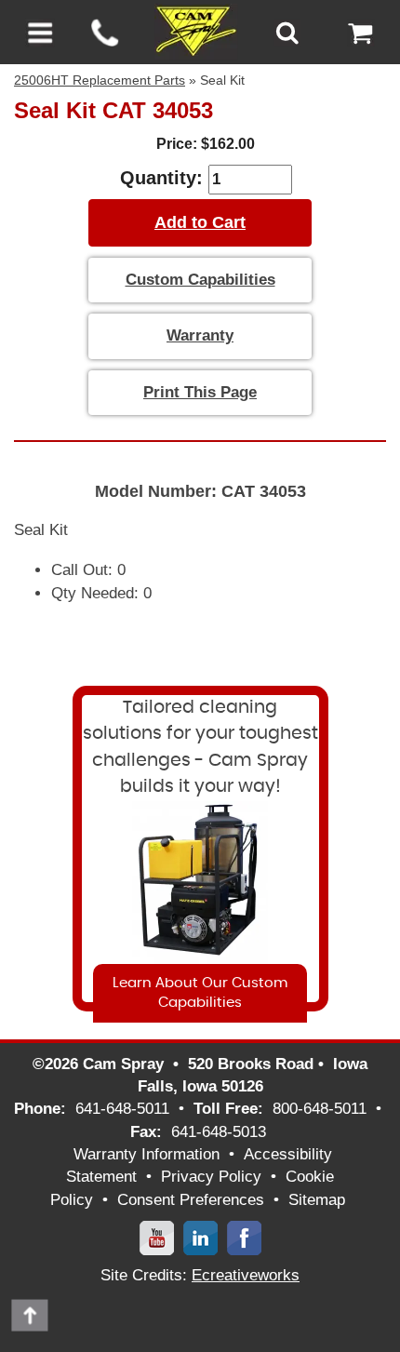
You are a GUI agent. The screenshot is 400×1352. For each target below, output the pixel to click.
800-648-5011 (320, 1109)
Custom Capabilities (200, 279)
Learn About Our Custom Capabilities (200, 993)
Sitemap (316, 1200)
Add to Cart (200, 222)
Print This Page (200, 392)
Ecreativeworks (246, 1275)
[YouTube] (157, 1237)
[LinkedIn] (200, 1237)
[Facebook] (244, 1237)
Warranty (200, 335)
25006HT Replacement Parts (99, 80)
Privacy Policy (211, 1176)
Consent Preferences (190, 1200)
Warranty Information (146, 1154)
